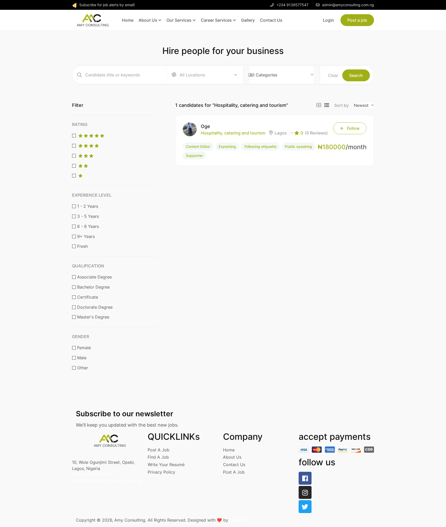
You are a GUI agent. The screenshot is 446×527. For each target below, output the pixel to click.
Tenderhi (237, 520)
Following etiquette (260, 146)
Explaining (227, 146)
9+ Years (86, 236)
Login (328, 20)
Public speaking (298, 146)
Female (84, 347)
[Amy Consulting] (92, 19)
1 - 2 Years (87, 206)
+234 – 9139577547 (91, 474)
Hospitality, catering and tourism (233, 132)
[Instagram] (305, 492)
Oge (205, 126)
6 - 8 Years (88, 226)
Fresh (82, 246)
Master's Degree (93, 317)
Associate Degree (94, 277)
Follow (353, 128)
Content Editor (198, 146)
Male (81, 357)
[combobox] (282, 75)
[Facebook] (305, 478)
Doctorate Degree (95, 307)
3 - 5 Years (88, 216)
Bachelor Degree (93, 287)
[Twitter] (305, 506)
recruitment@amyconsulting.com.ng (107, 480)
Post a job (357, 20)
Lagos (281, 132)
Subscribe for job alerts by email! (107, 5)
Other (82, 367)
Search (356, 75)
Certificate (87, 297)
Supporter (194, 155)
